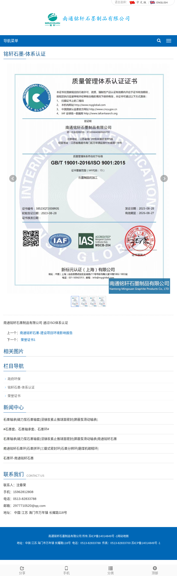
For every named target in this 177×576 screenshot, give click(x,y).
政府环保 (14, 379)
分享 (22, 573)
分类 (110, 573)
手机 (66, 573)
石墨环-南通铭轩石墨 (18, 458)
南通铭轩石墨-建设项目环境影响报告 (46, 333)
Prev (13, 178)
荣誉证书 (14, 396)
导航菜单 (10, 41)
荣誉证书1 (27, 340)
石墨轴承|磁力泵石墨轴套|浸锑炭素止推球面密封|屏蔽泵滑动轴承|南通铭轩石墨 (60, 439)
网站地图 (123, 536)
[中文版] (138, 2)
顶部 (155, 573)
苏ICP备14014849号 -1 (145, 543)
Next (164, 178)
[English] (159, 2)
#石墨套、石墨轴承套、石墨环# (26, 429)
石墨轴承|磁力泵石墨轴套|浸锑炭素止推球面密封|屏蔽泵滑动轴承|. (50, 419)
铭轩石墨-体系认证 (21, 387)
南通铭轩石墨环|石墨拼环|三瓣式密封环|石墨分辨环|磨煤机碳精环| (50, 448)
